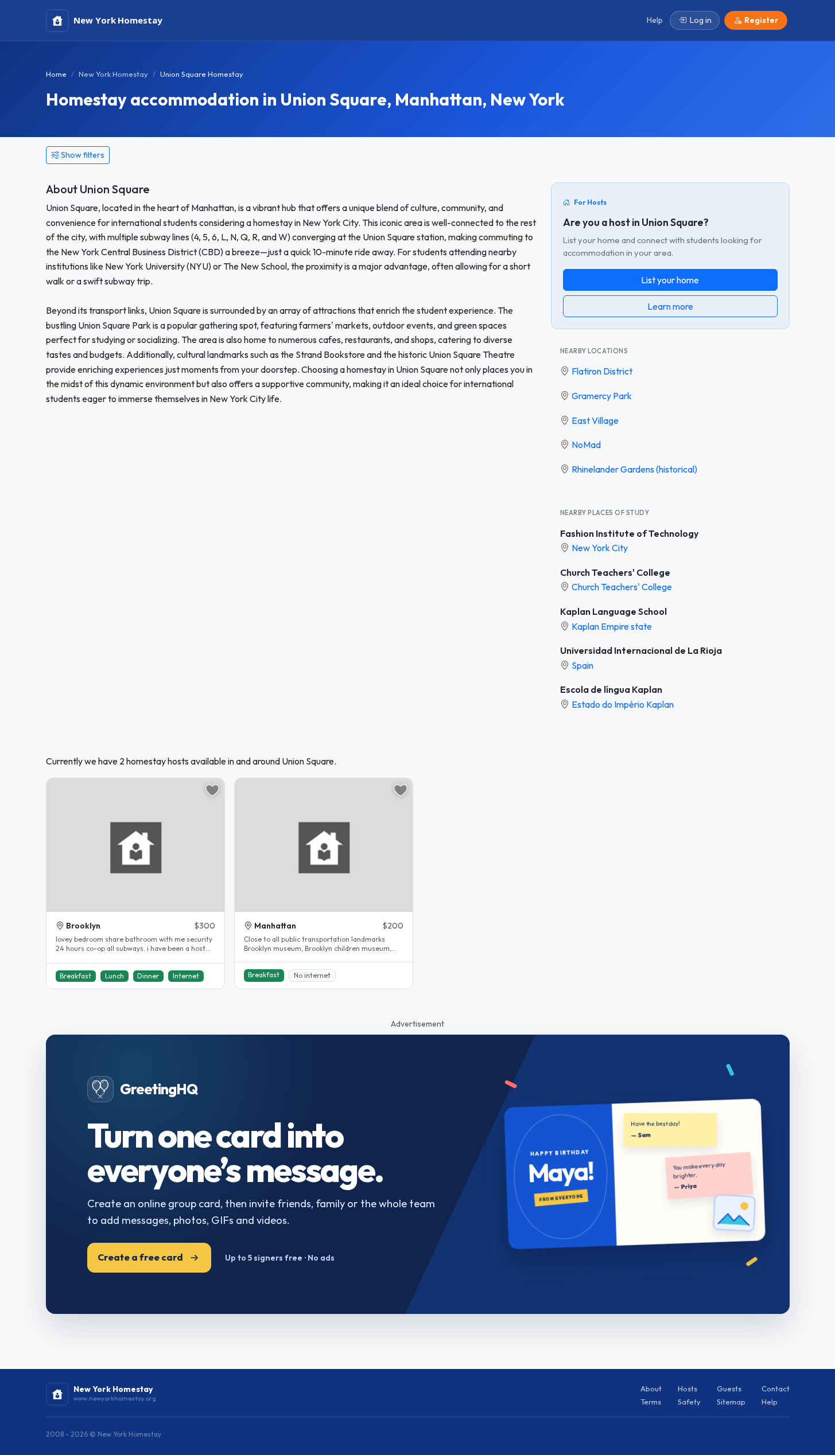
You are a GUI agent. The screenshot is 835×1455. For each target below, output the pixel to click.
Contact (776, 1388)
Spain (582, 665)
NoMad (586, 444)
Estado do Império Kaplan (623, 704)
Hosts (687, 1388)
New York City (600, 547)
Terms (650, 1401)
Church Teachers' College (615, 572)
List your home (670, 280)
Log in (701, 20)
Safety (689, 1401)
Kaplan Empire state (612, 626)
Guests (729, 1388)
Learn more (670, 306)
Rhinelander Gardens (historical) (634, 469)
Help (770, 1401)
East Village (595, 420)
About (651, 1388)
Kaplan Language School (613, 611)
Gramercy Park (602, 395)
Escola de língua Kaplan (611, 689)
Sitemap (731, 1401)
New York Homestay (113, 74)
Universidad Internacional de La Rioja (641, 650)
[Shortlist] (212, 790)
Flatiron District (602, 371)
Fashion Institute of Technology (629, 533)
